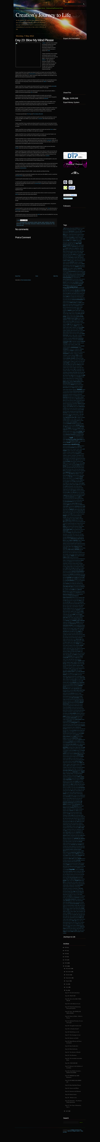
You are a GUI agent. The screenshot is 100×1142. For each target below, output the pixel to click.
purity (72, 750)
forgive (44, 42)
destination (75, 392)
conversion (80, 355)
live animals (82, 591)
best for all (67, 288)
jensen (64, 568)
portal (72, 717)
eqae (68, 437)
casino (64, 311)
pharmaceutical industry (74, 699)
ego (66, 426)
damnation (75, 373)
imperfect (77, 541)
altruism (64, 251)
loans (75, 597)
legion (64, 585)
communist (78, 341)
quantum (64, 753)
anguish (78, 252)
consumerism (66, 353)
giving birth (81, 493)
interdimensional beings (74, 558)
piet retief (79, 707)
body (67, 296)
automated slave (82, 266)
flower (70, 469)
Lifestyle (69, 589)
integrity (72, 555)
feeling (78, 464)
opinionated (80, 674)
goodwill (77, 500)
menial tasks (65, 623)
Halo (66, 509)
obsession (80, 670)
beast (70, 280)
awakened (76, 268)
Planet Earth (81, 708)
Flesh (66, 469)
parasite (77, 683)
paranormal (82, 682)
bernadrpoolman (72, 285)
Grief (79, 504)
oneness (65, 674)
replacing (80, 775)
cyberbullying (65, 372)
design (73, 387)
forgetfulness (82, 470)
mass (68, 614)
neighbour (75, 662)
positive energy (79, 717)
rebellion (64, 765)
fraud (83, 472)
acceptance (65, 235)
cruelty (80, 367)
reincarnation (65, 770)
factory (84, 458)
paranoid (78, 682)
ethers (78, 447)
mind (49, 50)
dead (81, 375)
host (70, 524)
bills (84, 291)
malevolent (81, 606)
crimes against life (73, 364)
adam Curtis (82, 238)
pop (78, 716)
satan (72, 790)
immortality (68, 541)
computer (40, 118)
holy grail (68, 523)
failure (67, 459)
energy (80, 431)
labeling (81, 577)
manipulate (73, 609)
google (80, 500)
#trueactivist (72, 228)
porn (80, 716)
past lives (77, 688)
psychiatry (71, 744)
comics (71, 336)
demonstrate (65, 386)
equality (69, 442)
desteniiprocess (81, 391)
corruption (71, 359)
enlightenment (80, 432)
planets (64, 710)
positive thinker (72, 719)
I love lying (81, 534)
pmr (82, 711)
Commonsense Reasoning (67, 339)
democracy (65, 383)
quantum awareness (70, 753)
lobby (84, 597)
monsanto (64, 646)
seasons (75, 795)
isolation (71, 566)
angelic (68, 252)
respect (64, 779)
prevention (65, 728)
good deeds (67, 500)
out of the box (79, 679)
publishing (72, 748)
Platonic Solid (67, 711)
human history (76, 527)
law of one (76, 580)
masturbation (69, 615)
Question (82, 756)
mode (72, 642)
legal (78, 583)
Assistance (76, 262)
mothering (83, 648)
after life (72, 245)
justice (68, 574)
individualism (80, 546)
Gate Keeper (76, 486)
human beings (81, 526)
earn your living (65, 415)
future (66, 483)
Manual (64, 611)
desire (81, 387)
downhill (73, 409)
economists (65, 423)
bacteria (73, 271)
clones (75, 333)
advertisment (65, 243)
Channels (64, 318)
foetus (77, 469)
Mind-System (75, 637)
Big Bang (64, 291)
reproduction (70, 776)
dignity (70, 398)
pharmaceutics (81, 699)
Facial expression (72, 458)
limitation (67, 591)
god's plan (70, 498)
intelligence (65, 557)
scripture (72, 795)
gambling (67, 484)
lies (65, 586)
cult (68, 369)
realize (71, 764)
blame (83, 293)
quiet (67, 758)
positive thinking (78, 719)
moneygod (70, 645)
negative (79, 660)
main (65, 606)
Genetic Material (70, 489)
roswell (72, 785)
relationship (70, 770)
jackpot (77, 566)
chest (64, 324)
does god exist (71, 408)
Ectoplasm (78, 423)
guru (70, 507)
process (77, 734)
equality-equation (74, 442)
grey (75, 504)
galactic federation (75, 483)
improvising (65, 544)
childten (70, 327)
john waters (73, 569)
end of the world (80, 429)
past (75, 688)
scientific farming (80, 793)
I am (68, 534)
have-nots (78, 512)
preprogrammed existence (71, 727)
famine (75, 461)
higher (78, 517)
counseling (65, 361)
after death (74, 243)
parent (80, 683)
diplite (64, 400)
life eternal (79, 586)
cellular (67, 313)
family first (72, 461)
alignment (67, 249)
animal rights (70, 254)
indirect (72, 546)
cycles (76, 372)
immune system (72, 541)
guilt (66, 507)
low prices (68, 603)
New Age (64, 663)
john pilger (69, 569)
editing (82, 423)
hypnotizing (65, 534)
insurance (64, 555)
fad (63, 459)
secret (81, 795)
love (80, 600)
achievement (80, 237)
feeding (75, 464)
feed (73, 464)
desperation (75, 389)
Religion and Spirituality (75, 773)
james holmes (81, 566)
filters (74, 467)
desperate (70, 389)
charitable (69, 319)
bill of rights (81, 291)
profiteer (81, 736)
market (82, 611)
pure (82, 748)
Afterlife (64, 246)
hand (68, 509)
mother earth (74, 648)
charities (72, 319)
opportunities (65, 676)
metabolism (82, 628)
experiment (82, 453)
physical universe (79, 705)
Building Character (81, 304)
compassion (82, 341)
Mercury (67, 626)
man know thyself (78, 608)
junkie (66, 574)
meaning (80, 617)
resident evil (65, 778)
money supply (82, 643)
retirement (78, 779)
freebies (78, 476)
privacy (68, 733)
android (77, 251)
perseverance (72, 694)
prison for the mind (77, 731)
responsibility (69, 779)
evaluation (74, 449)
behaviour (68, 282)
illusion (72, 538)
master (73, 614)
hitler (64, 521)
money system (65, 645)
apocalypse (75, 257)
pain (82, 680)
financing (77, 467)
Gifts (73, 492)
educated (74, 425)
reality (80, 762)
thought (16, 148)
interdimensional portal (71, 560)
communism (74, 341)
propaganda (71, 741)
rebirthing (70, 765)
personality (54, 86)
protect (71, 742)
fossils (76, 472)
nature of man (65, 659)
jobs (78, 568)
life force (83, 586)
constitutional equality (78, 350)
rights (72, 784)
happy (81, 509)
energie (73, 431)
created (64, 362)
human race (82, 529)
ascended (79, 260)
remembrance (69, 775)
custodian (68, 370)
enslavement (67, 434)
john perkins (65, 569)
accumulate (67, 237)
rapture (71, 759)
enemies (67, 431)
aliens (64, 249)
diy (63, 408)
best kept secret (77, 288)
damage (64, 373)
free (63, 473)
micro (78, 629)
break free (73, 301)
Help (79, 515)
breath (71, 302)
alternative (82, 249)
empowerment (70, 429)
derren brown (65, 387)
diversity (71, 406)
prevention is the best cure (80, 728)
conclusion (72, 344)
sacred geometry (81, 787)
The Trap (29, 113)
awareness (65, 269)
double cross (69, 409)
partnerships (65, 688)
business (77, 305)
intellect (75, 555)
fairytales (74, 459)
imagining (83, 540)
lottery (78, 600)
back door (66, 271)
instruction (76, 554)
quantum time (77, 756)
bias (76, 290)
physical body (66, 704)
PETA (68, 699)
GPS (73, 501)
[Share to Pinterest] (27, 220)
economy (69, 423)
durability (77, 412)
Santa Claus (68, 790)
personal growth (66, 696)
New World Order (79, 663)
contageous (76, 353)
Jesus (67, 568)
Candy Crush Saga (72, 308)
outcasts (83, 679)
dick (81, 395)
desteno (71, 392)
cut (71, 370)
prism (70, 731)
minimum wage (78, 639)
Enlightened (75, 432)
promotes (64, 741)
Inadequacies (79, 544)
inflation (69, 549)
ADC (68, 240)
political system (81, 714)
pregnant (64, 727)
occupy (76, 671)
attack (71, 265)
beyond (73, 290)
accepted (69, 235)
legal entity (81, 583)
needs (70, 660)
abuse (64, 234)
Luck (78, 603)
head (84, 512)
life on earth (69, 588)
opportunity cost (75, 676)
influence (72, 549)
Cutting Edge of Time (80, 370)
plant (78, 710)
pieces (76, 707)
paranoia (74, 682)
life (31, 92)
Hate (82, 510)
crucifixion (74, 367)
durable (80, 412)
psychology (65, 747)
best (63, 288)
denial (69, 386)
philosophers (77, 700)
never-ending (81, 662)
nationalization (69, 656)
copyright (77, 356)
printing (68, 731)
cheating (81, 321)
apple (79, 257)
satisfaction (80, 790)
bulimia (64, 305)
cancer (68, 308)
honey (81, 523)
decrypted (76, 378)
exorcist (74, 453)
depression (77, 386)
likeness (64, 591)
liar (72, 585)
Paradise (70, 682)
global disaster (79, 495)
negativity (68, 662)
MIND (45, 81)
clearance (68, 333)
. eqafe (64, 228)
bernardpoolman (23, 222)
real (75, 761)
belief (83, 282)
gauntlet (80, 486)
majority (67, 606)
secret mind (67, 796)
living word (67, 595)
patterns (78, 690)
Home (17, 8)
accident (72, 235)
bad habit (77, 271)
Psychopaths (70, 747)
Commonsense (81, 338)
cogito (80, 333)
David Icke (75, 375)
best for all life (71, 288)
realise (78, 762)
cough (84, 359)
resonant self (74, 778)
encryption (75, 429)
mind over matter (82, 634)
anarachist (68, 251)
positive (75, 717)
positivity (82, 719)
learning (67, 583)
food (64, 470)
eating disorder (68, 417)
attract (64, 266)
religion (83, 772)
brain (67, 299)
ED (80, 423)
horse (69, 524)
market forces (70, 612)
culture (74, 369)
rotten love (65, 787)
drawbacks (79, 409)
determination (79, 394)
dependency (72, 386)
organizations (77, 677)
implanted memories (66, 543)
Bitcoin (78, 293)
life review (76, 588)
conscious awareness (67, 347)
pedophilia (68, 691)
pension (71, 691)
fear (84, 463)
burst (74, 305)
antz (67, 257)
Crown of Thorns (69, 367)
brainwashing (80, 299)
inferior (64, 549)
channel (77, 316)
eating (64, 417)
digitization (67, 398)
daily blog (79, 372)
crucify (77, 367)
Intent (68, 557)
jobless (76, 568)
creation (67, 362)
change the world (69, 316)
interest (82, 560)
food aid (66, 470)
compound (74, 342)
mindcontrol (68, 639)
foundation (80, 472)
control (76, 355)
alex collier (80, 248)
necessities (65, 660)
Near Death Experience (77, 659)
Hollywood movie (72, 521)
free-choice (52, 222)
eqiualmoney (81, 437)
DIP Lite (83, 398)
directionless (79, 400)
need (68, 660)
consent (79, 347)
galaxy (83, 483)
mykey (64, 654)
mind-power (33, 223)
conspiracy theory (66, 350)
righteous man (81, 782)
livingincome (76, 595)
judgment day (79, 572)
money (77, 643)
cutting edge (74, 370)
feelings (64, 466)
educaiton (67, 425)
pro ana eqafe (78, 733)
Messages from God (66, 628)
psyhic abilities (75, 747)
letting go (70, 585)
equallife (78, 442)
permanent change (77, 693)
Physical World (65, 707)
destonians (71, 394)
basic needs (73, 277)
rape (69, 759)
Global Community (73, 495)
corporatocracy (78, 358)
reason (83, 764)
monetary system (73, 643)
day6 (79, 375)
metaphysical (65, 629)
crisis (80, 364)
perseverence (77, 694)
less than (67, 585)
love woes (77, 602)
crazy (81, 361)
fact (81, 458)
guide (84, 506)
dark (81, 373)
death (84, 375)
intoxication (81, 563)
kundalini (75, 577)
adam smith (65, 240)
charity (75, 319)
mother (70, 648)
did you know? (74, 397)
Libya (77, 585)
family (68, 461)
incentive (83, 544)
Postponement (65, 722)
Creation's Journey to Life (43, 14)
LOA (73, 597)
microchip (65, 631)
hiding (70, 517)
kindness (74, 575)
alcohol (76, 248)
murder (78, 651)
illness (66, 538)
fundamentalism (79, 481)
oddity (66, 673)
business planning (69, 307)
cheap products (77, 321)
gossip (66, 501)
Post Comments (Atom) (26, 280)
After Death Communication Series (35, 8)
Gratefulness (65, 503)
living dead (74, 592)
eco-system (83, 417)
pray (81, 724)
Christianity (81, 328)
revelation (82, 779)
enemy (71, 431)
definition (67, 381)
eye (79, 456)
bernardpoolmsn (81, 287)
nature (76, 657)
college (73, 335)
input (64, 554)
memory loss (82, 622)
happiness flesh (77, 509)
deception (79, 376)
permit (68, 694)
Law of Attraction (70, 580)
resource (78, 778)
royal (68, 787)
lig (71, 589)
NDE (72, 659)
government (19, 223)
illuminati (69, 538)
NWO (75, 670)
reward (64, 782)
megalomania (65, 622)
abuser (75, 234)
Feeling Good (81, 464)
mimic (77, 631)
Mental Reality (82, 625)
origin (84, 677)
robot (64, 785)
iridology (68, 566)
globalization (72, 496)
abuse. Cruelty (68, 234)
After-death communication (79, 245)
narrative (82, 654)
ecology (64, 418)
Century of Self (74, 313)
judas (70, 572)
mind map (77, 634)
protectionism (79, 742)
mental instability (76, 625)
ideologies (65, 537)
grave (71, 503)
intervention (70, 563)
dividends (75, 406)
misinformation (78, 640)
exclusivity (72, 452)
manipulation (77, 609)
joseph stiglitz (78, 569)
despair (67, 389)
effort (64, 426)
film (71, 467)
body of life (77, 296)
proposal (64, 742)
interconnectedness (66, 558)
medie (71, 620)
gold (79, 498)
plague (71, 708)
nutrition (72, 670)
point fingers (65, 713)
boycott (64, 299)
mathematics (81, 615)
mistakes (68, 642)
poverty (73, 722)
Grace (76, 501)
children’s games (66, 327)
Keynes (82, 574)
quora (70, 758)
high (76, 517)
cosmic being (75, 359)
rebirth (67, 765)
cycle (74, 372)
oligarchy (71, 673)
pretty (80, 727)
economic (68, 418)
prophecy (82, 741)
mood (74, 646)
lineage (71, 591)
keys (84, 574)
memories (70, 622)
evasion (78, 449)
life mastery (65, 588)
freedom (81, 476)
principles (64, 731)
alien (83, 248)
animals (74, 254)
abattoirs (83, 231)
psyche (67, 744)
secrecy (78, 795)
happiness (71, 509)
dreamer (68, 411)
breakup (64, 302)
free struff (72, 475)
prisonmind (65, 733)
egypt (68, 426)
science (64, 793)
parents (64, 687)
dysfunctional (75, 414)
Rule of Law (71, 787)
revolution (76, 781)
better (83, 288)
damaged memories (69, 373)
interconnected (75, 557)
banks (68, 274)
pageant (79, 680)
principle (77, 730)
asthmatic (67, 263)
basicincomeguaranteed (67, 279)
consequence (66, 349)
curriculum (64, 370)
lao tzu (64, 580)
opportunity (70, 676)
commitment (80, 336)
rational (74, 759)
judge (72, 572)
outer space (67, 680)
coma (64, 336)
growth (67, 506)
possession (69, 721)
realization (68, 764)
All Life (74, 249)
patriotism (71, 690)
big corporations (69, 291)
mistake (65, 642)
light (73, 589)
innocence (83, 552)
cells (65, 313)
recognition (65, 767)
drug (64, 412)
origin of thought (66, 679)
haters (67, 512)
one (74, 673)
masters (80, 614)
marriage (78, 612)
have (69, 512)
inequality (77, 548)
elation (70, 426)
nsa (63, 670)
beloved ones (67, 283)
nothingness (80, 668)
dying (64, 414)
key (79, 574)
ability (64, 232)
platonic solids (72, 711)
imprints (75, 543)
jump (83, 572)
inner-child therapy (74, 552)
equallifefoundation (67, 444)
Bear (68, 280)
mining (82, 639)
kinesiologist (78, 575)
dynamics (66, 414)
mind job (73, 634)
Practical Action (78, 724)
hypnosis (75, 532)
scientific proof (65, 795)
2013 (79, 228)
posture (69, 722)
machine (70, 605)
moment (77, 642)
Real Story (71, 762)
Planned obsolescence (70, 710)
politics (64, 716)
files (69, 467)
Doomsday (65, 409)
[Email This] (21, 220)
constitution (71, 350)
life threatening (81, 588)
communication (80, 339)
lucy (80, 603)
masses (70, 614)
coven (79, 361)
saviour (71, 792)
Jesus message (71, 568)
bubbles (82, 302)
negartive (76, 660)
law (66, 580)
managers (83, 608)
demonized (69, 384)
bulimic (67, 305)
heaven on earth (70, 515)
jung (63, 574)
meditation (74, 620)
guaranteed (77, 506)
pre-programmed (69, 725)
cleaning (64, 333)
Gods (77, 498)
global (68, 495)
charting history (68, 321)
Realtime (74, 764)
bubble (80, 302)
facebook (67, 458)
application (82, 257)
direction (75, 400)
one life (76, 673)
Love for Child (73, 602)
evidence (81, 449)
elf (79, 426)
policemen (68, 714)
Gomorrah (81, 498)
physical (81, 702)
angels (71, 252)
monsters (71, 646)
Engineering (67, 432)
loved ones (82, 602)
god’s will (74, 498)
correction (67, 359)
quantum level (82, 753)
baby (69, 269)
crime (69, 364)
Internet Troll (74, 561)
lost (69, 600)
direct (66, 400)
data (72, 375)
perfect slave (68, 693)
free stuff (76, 475)
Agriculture (79, 246)
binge (64, 293)
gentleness (78, 490)
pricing (74, 730)
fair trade (70, 459)
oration (83, 676)
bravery (70, 301)
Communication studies (67, 341)
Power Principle (71, 724)
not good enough (75, 668)
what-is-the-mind (20, 225)
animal (81, 252)
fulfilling (74, 481)
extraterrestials (72, 456)
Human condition (71, 527)
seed (77, 796)
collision (76, 335)
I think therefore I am (70, 535)
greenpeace (71, 504)
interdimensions (78, 560)
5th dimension (69, 229)
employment (65, 429)
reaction (66, 761)
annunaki (83, 254)
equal (67, 439)
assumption (81, 262)
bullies (69, 305)
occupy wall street (81, 671)
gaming (69, 486)
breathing (74, 302)
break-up (80, 301)
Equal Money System (73, 441)
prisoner (82, 731)
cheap (72, 321)
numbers (69, 670)
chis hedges (79, 327)
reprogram (75, 776)
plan (73, 708)
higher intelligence (76, 518)
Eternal (64, 447)
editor (64, 425)
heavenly (74, 515)
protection (75, 742)
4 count (81, 228)
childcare (68, 325)
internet (70, 561)
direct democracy (70, 400)
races (72, 758)
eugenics (64, 449)
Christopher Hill (69, 330)
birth (69, 293)
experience (78, 453)
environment (78, 435)
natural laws (77, 656)
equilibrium (79, 445)
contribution (73, 355)
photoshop (72, 702)
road (74, 784)
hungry (72, 532)
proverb (64, 744)
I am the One (76, 534)
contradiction (65, 355)
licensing (79, 585)
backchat (70, 271)
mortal (67, 648)
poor (76, 716)
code (78, 333)
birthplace (75, 293)
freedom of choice (72, 478)
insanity (70, 554)
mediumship (82, 620)
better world (70, 290)
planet (78, 708)
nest (78, 662)
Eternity (75, 447)
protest (83, 742)
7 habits (78, 229)
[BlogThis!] (22, 220)
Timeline (22, 8)
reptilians (78, 776)
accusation (76, 237)
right (74, 782)
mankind (81, 609)
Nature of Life (80, 657)
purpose (74, 750)
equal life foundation (72, 439)
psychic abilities (79, 744)
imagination (75, 540)
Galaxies (80, 483)
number (65, 670)
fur (82, 481)
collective (70, 335)
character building (74, 318)
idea (81, 535)
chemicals (82, 322)
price (65, 730)
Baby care (72, 269)
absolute (72, 232)
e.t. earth (79, 414)
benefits (72, 283)
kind (71, 575)
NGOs (68, 665)
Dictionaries (70, 397)
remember (64, 775)
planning (75, 710)
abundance (80, 232)
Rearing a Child (79, 764)
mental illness (70, 625)
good (64, 500)
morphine (64, 648)
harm (73, 510)
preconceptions (75, 725)
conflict (79, 344)
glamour (65, 495)
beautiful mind (77, 280)
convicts (64, 356)
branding (67, 301)
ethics (81, 447)
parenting (81, 685)
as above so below (66, 260)
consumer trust (82, 352)
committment (65, 338)
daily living (83, 372)
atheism (83, 263)
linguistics (74, 591)
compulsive (78, 342)
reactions (69, 761)
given (75, 493)
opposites (80, 676)
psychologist (80, 745)
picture (73, 707)
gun (68, 507)
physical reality (73, 705)
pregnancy (83, 725)
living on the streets (76, 594)
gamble (64, 484)
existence (79, 452)
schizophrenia (77, 792)
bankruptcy (65, 274)
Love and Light (67, 602)
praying (64, 725)
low (65, 603)
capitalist (73, 310)
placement (67, 708)
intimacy (77, 563)
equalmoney (75, 444)
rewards (67, 782)
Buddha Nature (65, 304)
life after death (70, 586)
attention (83, 265)
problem (82, 733)
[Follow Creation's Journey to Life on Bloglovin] (70, 196)
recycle (68, 767)
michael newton (74, 629)
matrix (23, 223)
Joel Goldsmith (81, 568)
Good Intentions (72, 500)
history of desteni (72, 520)
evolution (65, 450)
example (80, 450)
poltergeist (68, 716)
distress (68, 406)
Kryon (73, 577)
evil (84, 449)
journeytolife (80, 571)
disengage (83, 403)
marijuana (72, 611)
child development (76, 324)
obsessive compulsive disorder (69, 671)
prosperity (68, 742)
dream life (64, 411)
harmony (79, 510)
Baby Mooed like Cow (78, 269)
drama (76, 409)
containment (80, 353)
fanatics (81, 461)
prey (63, 730)
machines (74, 605)
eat (82, 415)
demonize (64, 384)
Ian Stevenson (77, 535)
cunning (77, 369)
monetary (67, 643)
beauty (81, 280)
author (73, 266)
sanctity (64, 790)
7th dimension (77, 231)
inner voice (68, 552)
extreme (76, 456)
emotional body (74, 428)
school (81, 792)
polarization (78, 713)
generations (69, 487)
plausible (76, 711)
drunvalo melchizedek (71, 412)
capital (77, 308)
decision (82, 376)
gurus (72, 507)
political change (76, 714)
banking (83, 272)
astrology (75, 263)
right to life (77, 782)
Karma (77, 574)
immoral (64, 541)
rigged (72, 782)
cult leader (71, 369)
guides (64, 507)
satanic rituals (75, 790)
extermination (73, 455)
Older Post (55, 276)
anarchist (71, 251)
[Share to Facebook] (25, 220)
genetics (74, 490)
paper (68, 682)
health (71, 513)
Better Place (65, 290)
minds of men (73, 639)
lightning (76, 589)
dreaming (71, 411)
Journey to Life (74, 571)
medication (67, 620)
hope (64, 524)
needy (73, 660)
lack (70, 578)
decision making (66, 378)
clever (71, 333)
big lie (73, 291)
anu (69, 257)
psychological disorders (74, 745)
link (76, 591)
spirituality (48, 223)
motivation (72, 649)
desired (64, 389)
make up (70, 606)
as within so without (73, 260)
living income (82, 592)
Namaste (69, 654)
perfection (72, 693)
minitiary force (65, 640)
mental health (65, 625)
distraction (65, 406)
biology (66, 293)
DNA (65, 408)
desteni (35, 222)
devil (76, 395)
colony (83, 335)
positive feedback (66, 719)
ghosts (66, 492)
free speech (68, 475)
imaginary (71, 540)
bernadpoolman (66, 285)
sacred (77, 787)
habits (78, 507)
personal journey (66, 697)
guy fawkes (75, 507)
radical (74, 758)
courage (68, 361)
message (79, 626)
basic (82, 274)
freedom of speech (79, 478)
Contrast (69, 355)
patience (68, 690)
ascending (68, 262)
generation (65, 487)
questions (64, 758)
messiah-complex (77, 628)
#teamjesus (68, 228)
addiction (74, 240)
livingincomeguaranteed (67, 597)
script (69, 795)
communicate (75, 339)
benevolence (76, 283)
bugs (71, 304)
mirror (75, 640)
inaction (75, 544)
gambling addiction (72, 484)
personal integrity (79, 696)
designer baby (77, 387)
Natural (74, 656)
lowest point (72, 603)
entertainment (73, 434)
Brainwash (70, 299)
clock (73, 333)
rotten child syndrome (80, 785)
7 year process (71, 231)
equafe (64, 439)
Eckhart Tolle (73, 417)
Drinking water (80, 411)
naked (66, 654)
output (71, 680)
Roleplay (69, 785)
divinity (80, 406)
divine (78, 406)
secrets (71, 796)
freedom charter (66, 478)
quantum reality (72, 756)
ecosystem (73, 423)
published (68, 748)
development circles (71, 395)
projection (80, 739)
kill (68, 575)
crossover (64, 367)
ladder (72, 578)
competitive (70, 342)
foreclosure (78, 470)
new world (74, 663)
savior (68, 792)
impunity (71, 544)
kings (65, 577)
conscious (82, 345)
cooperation (68, 356)
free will (70, 476)
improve (83, 543)
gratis (69, 503)
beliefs (64, 283)
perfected (46, 98)
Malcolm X (77, 606)
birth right (71, 293)
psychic (74, 744)
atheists (64, 265)
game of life (81, 484)
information (77, 549)
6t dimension (74, 229)
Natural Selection (72, 657)
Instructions (80, 554)
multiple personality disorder (72, 651)
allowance (78, 249)
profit (75, 736)
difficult (82, 397)
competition (65, 342)
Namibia (75, 654)
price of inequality (70, 730)
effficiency (82, 425)
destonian (67, 394)
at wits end (79, 263)
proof (67, 741)
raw (76, 759)
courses (76, 361)
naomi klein (79, 654)
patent (81, 688)
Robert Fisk (77, 784)
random (67, 759)
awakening (80, 268)
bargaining (79, 274)
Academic (82, 234)
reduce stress (72, 767)
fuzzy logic (69, 483)
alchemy (73, 248)
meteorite (69, 629)
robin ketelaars (82, 784)
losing (68, 600)
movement (76, 649)
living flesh (78, 592)
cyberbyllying (70, 372)
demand (78, 381)
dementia (82, 381)
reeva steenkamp (78, 767)
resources (82, 778)
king (63, 577)
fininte (80, 467)
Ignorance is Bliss (77, 537)
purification (67, 750)
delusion (75, 381)
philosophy (82, 700)
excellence (47, 222)
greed (68, 504)
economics (75, 422)
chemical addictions (69, 322)
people (78, 691)
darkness (66, 375)
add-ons (71, 240)
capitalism (69, 310)
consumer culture (70, 352)
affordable (69, 243)
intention (71, 557)
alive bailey (71, 249)
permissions (65, 694)
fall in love (81, 459)
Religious (81, 773)
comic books (67, 336)
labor (84, 577)
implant (80, 541)
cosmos (79, 359)
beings (80, 282)
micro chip (82, 629)
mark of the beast (77, 611)
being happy (72, 282)
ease (81, 415)
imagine (79, 540)
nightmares (79, 665)
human (64, 526)
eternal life (72, 447)
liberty (75, 585)
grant (81, 501)
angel (80, 251)
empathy (82, 428)
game (77, 484)
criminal (78, 364)
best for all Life (19, 175)
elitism (83, 426)
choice (51, 129)
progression (65, 739)
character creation (81, 318)
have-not (74, 512)
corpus (82, 358)
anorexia (69, 255)
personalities (71, 697)
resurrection (74, 779)
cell (63, 313)
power (76, 722)
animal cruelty (65, 254)
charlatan (78, 319)
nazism (69, 659)
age (67, 246)
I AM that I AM (71, 534)
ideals (83, 535)
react (64, 761)
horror (66, 524)
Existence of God (66, 453)
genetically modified (69, 490)
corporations (73, 358)
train (51, 223)
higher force (70, 518)
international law (66, 561)
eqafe (43, 222)
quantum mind (80, 755)
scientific (74, 793)
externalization (79, 455)
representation (65, 776)
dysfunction (71, 414)
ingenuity (81, 549)
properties (75, 741)
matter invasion (71, 617)
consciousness (32, 73)
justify (75, 574)
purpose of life (79, 750)
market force (65, 612)
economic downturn (66, 420)
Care (79, 310)
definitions (71, 381)
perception (82, 691)
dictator (83, 395)
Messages (83, 626)
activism (70, 238)
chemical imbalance (77, 322)
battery (80, 279)
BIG (84, 290)
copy (74, 356)
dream (82, 409)
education (49, 140)
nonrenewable (65, 668)
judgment (75, 572)
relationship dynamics (76, 770)
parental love (71, 685)
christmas (64, 330)
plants (81, 710)
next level (64, 665)
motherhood (78, 648)
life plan (73, 588)
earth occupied (74, 415)
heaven (65, 515)
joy (83, 571)
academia (78, 234)
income (64, 546)
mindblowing (80, 637)
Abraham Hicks (68, 232)
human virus (65, 532)
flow (68, 469)
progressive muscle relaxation (72, 739)
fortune (73, 472)
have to (71, 512)
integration (68, 555)
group (81, 504)
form (71, 472)
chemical (64, 322)
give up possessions (70, 493)
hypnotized (79, 532)
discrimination (75, 403)
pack (77, 680)
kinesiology (83, 575)
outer (64, 680)
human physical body (76, 529)
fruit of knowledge (66, 481)
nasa (64, 656)
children (75, 325)
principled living (82, 730)
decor (73, 378)
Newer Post (17, 276)
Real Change (78, 761)
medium (78, 620)
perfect (64, 693)
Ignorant (82, 537)
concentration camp (66, 344)
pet (66, 699)
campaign (64, 308)
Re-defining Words (81, 759)
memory (77, 622)
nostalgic (69, 668)
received (77, 765)
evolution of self (70, 450)
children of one (80, 325)
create (83, 361)
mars (81, 612)
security (74, 796)
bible (78, 290)
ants (66, 257)
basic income (71, 276)
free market (76, 473)
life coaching (75, 586)
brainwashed (74, 299)
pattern (75, 690)
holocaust (77, 521)
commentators (75, 336)
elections (73, 426)
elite (81, 426)
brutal (77, 302)
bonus (82, 296)
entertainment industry (80, 434)
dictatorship (65, 397)
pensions (75, 691)
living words (71, 595)
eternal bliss (68, 447)
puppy (79, 748)
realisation (74, 762)
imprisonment (79, 543)
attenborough (78, 265)
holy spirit (72, 523)
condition (76, 344)
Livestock (68, 592)
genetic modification (77, 489)
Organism (72, 677)
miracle (72, 640)
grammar (78, 501)
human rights (65, 531)
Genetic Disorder (77, 487)
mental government (79, 623)
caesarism (74, 307)
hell (77, 515)
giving (77, 493)
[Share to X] (24, 220)
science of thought (69, 793)
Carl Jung (82, 310)
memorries (74, 622)
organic (64, 677)
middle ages (69, 631)
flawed (64, 469)
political (71, 714)
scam (73, 792)
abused (72, 234)
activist (73, 238)
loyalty (76, 603)
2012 (77, 228)
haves (82, 512)
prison (73, 731)
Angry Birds (75, 252)
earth (70, 415)
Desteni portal (75, 391)
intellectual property (80, 555)
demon (69, 383)
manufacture (68, 611)
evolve (74, 450)
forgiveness (68, 472)
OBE (77, 670)
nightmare (74, 665)
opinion (76, 674)
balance (67, 272)
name (72, 654)
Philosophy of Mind (66, 702)
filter (72, 467)
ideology (68, 537)
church (78, 330)
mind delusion (69, 634)
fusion (64, 483)
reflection (83, 767)
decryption (80, 378)
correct (64, 359)
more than (80, 646)
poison (71, 713)
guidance (81, 506)
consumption (71, 353)
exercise (76, 452)
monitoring (77, 645)
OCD (64, 673)
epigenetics (65, 437)
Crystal (66, 369)
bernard (76, 285)
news (83, 663)
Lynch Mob (67, 605)
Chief (66, 324)
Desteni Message (69, 391)
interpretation (65, 563)
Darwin (69, 375)
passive (72, 688)
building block (74, 304)
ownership (74, 680)
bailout (82, 271)
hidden (68, 517)
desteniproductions (66, 392)
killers (70, 575)
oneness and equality (71, 674)
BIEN (82, 290)
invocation (65, 566)
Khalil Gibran (65, 575)
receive (73, 765)
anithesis (80, 254)
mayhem (77, 617)
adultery (80, 240)
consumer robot (76, 352)
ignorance (72, 537)
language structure (81, 578)
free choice (67, 473)
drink (77, 411)
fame (66, 461)
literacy (79, 591)
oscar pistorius (71, 679)
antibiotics (80, 255)
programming (75, 738)
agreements (74, 246)
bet (81, 288)
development (65, 395)
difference (79, 397)
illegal (64, 538)
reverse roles (72, 781)
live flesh (64, 592)
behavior (64, 282)
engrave (71, 432)
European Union (69, 449)
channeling (81, 316)
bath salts (74, 279)
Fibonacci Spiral (66, 467)
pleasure (80, 711)
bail (79, 271)
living (71, 592)
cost (82, 359)
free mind (80, 473)
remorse (73, 775)
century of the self (80, 313)
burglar (72, 305)
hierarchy (73, 517)
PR (74, 724)
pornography (68, 717)
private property (72, 733)
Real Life (67, 762)
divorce (83, 406)
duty (82, 412)
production (68, 736)
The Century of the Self (38, 113)
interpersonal (79, 561)
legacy (75, 583)
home (75, 523)
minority (69, 640)
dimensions (78, 398)
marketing (74, 612)
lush (81, 603)
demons (72, 384)
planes (75, 708)
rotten (75, 785)
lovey (64, 603)
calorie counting (79, 307)
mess (76, 626)
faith (76, 459)
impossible (72, 543)
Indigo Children (68, 546)
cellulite (70, 313)
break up (77, 301)
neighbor (71, 662)
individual (76, 546)
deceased (75, 376)
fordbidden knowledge (72, 470)
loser (65, 600)
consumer (65, 352)
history (67, 520)
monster (68, 646)
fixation (83, 467)
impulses (68, 544)
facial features (78, 458)
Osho (75, 679)
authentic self (69, 266)
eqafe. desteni (76, 437)
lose (63, 600)
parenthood (76, 685)
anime (77, 254)
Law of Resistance (81, 580)
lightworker (80, 589)
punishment (76, 748)
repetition (76, 775)
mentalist (64, 626)
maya (75, 617)
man (68, 608)
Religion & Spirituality (66, 773)
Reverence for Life (66, 781)
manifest (64, 609)
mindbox (38, 223)
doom (83, 408)
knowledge (69, 577)
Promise (83, 739)
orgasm (81, 677)
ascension (72, 262)
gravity (79, 503)
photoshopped (76, 702)
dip (80, 398)
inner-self (79, 552)
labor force (65, 578)
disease (79, 403)
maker (74, 606)
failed (65, 459)
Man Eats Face (72, 608)
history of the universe (79, 520)
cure (80, 369)
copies (72, 356)
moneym (73, 645)
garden (72, 486)
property (78, 741)
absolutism (76, 232)
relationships (75, 772)
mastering (77, 614)
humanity (69, 532)
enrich (64, 434)
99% (80, 231)
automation (65, 268)
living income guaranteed (67, 594)
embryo (64, 428)
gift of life (70, 492)
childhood (72, 325)
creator (74, 362)
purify (70, 750)
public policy (80, 747)
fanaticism (78, 461)
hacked (81, 507)
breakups (67, 302)
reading (73, 761)
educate (39, 222)
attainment (74, 265)
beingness (77, 282)
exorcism (70, 453)
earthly (78, 415)
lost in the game (73, 600)
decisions (70, 378)
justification (72, 574)
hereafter (64, 517)
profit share (78, 736)
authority (77, 266)
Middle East (73, 631)
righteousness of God (67, 784)
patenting (64, 690)
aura (66, 266)
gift (68, 492)
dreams (74, 411)
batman (77, 279)
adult (77, 240)
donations (80, 408)
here (81, 515)
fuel (72, 481)
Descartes (70, 387)
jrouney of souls (66, 572)
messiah (71, 628)
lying (64, 605)
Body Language (71, 296)
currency (82, 369)
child (68, 324)
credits (66, 364)
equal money (79, 439)
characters (65, 319)
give (75, 492)
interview (73, 563)
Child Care (71, 324)
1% (75, 228)
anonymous (65, 255)
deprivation (81, 386)
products (71, 736)
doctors (67, 408)
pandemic (64, 682)
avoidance (72, 268)
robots (66, 785)
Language (76, 578)
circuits (81, 330)
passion (69, 688)
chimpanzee (74, 327)
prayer (84, 724)
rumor (74, 787)
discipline (78, 401)
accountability (76, 235)
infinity (67, 549)
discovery (71, 403)
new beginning (69, 663)
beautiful (73, 280)
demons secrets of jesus (79, 384)
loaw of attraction (79, 597)
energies (76, 431)
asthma (64, 263)
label (78, 577)
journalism (69, 571)
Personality (17, 209)
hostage (73, 524)
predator (79, 725)
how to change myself (79, 524)
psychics (67, 745)
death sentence (66, 376)
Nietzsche (70, 665)
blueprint (64, 296)
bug (69, 304)
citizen (84, 330)
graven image (74, 503)
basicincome (78, 277)
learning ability (71, 583)
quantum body (76, 753)
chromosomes (74, 330)
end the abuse (38, 183)
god (79, 496)
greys (77, 504)
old (69, 673)
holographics (81, 521)
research (82, 776)
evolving (77, 450)
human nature (69, 529)
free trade (67, 476)
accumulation (71, 237)
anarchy (74, 251)
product (64, 736)
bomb (80, 296)
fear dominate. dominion (67, 464)
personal (81, 694)
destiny (78, 392)
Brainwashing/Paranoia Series (54, 8)
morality (77, 646)
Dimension (74, 398)
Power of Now (80, 722)
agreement (70, 246)
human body (65, 527)
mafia (79, 605)
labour (68, 578)
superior (47, 155)
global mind (67, 496)
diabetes (78, 395)
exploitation (65, 455)
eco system (78, 417)
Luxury (84, 603)
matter (66, 617)
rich (70, 782)
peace (81, 690)
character (69, 318)
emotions (79, 428)
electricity (77, 426)
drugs (66, 412)
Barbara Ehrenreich (73, 274)
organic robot (68, 677)
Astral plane (71, 263)
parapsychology (73, 683)
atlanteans (68, 265)
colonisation (80, 335)
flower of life (74, 469)
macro (77, 605)
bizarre (81, 293)
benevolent (81, 283)
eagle (83, 414)
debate (70, 376)
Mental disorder (73, 623)
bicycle (80, 290)
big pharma (77, 291)
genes (73, 487)
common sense (75, 338)
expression (69, 455)
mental (69, 623)
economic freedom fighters (75, 420)
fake (78, 459)
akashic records (68, 248)
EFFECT (44, 59)
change (64, 316)
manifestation (68, 609)
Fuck (70, 481)
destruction (75, 394)
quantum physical (66, 756)
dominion (76, 408)
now (83, 668)
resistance (69, 778)
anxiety (71, 257)
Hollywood (67, 521)
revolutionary (81, 781)
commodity (69, 338)
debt (72, 376)
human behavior (69, 526)
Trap (49, 208)
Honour (83, 523)
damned (79, 373)
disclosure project (66, 403)
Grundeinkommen (71, 506)
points (69, 713)
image (78, 538)
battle (83, 279)
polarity (74, 713)
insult (84, 554)
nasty (66, 656)
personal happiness (72, 696)
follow (80, 469)
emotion (69, 428)
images (67, 540)
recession (80, 765)
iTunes (74, 566)
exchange (69, 452)
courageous (72, 361)
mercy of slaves (72, 626)
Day (77, 375)
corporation (68, 358)
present (77, 727)
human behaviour (75, 526)
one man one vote (81, 673)
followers (82, 469)
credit (64, 364)
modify (74, 642)
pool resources (72, 716)
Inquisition (67, 554)
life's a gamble (65, 589)
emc (66, 428)
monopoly (81, 645)
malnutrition (65, 608)
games (66, 486)
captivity (76, 310)
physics (69, 707)
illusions (75, 538)
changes (74, 316)
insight (73, 554)
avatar (68, 268)
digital (64, 398)
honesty (78, 523)
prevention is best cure (71, 728)
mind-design (27, 223)
